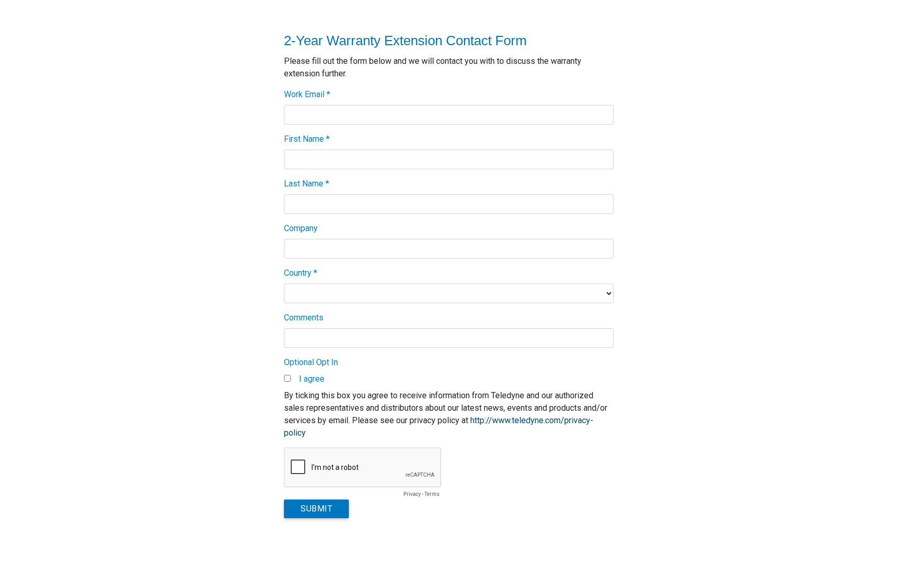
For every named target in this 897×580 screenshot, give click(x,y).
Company (301, 228)
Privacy (412, 494)
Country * (300, 273)
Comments (303, 317)
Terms (432, 494)
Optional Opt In (311, 362)
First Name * (307, 139)
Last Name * (306, 183)
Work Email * (307, 94)
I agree (311, 379)
